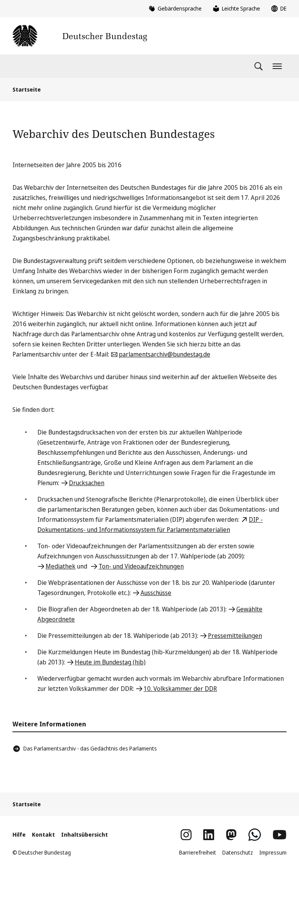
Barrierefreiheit (197, 852)
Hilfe (19, 834)
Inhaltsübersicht (84, 834)
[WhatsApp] (254, 834)
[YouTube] (280, 834)
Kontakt (43, 834)
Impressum (273, 852)
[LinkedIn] (208, 834)
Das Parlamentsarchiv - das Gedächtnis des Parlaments (90, 748)
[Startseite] (79, 36)
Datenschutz (237, 852)
